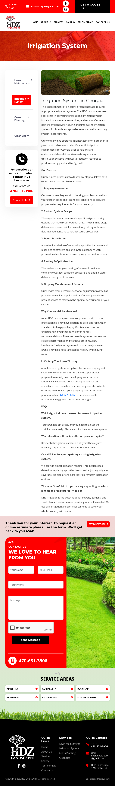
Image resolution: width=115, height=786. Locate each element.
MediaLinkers (103, 778)
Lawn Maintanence (70, 743)
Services (58, 22)
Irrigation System (69, 748)
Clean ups (64, 757)
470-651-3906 (13, 6)
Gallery (70, 22)
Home (35, 22)
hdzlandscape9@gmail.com (44, 6)
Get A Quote (90, 4)
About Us (46, 22)
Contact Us (103, 22)
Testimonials (85, 22)
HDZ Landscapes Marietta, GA (100, 766)
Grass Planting (67, 753)
